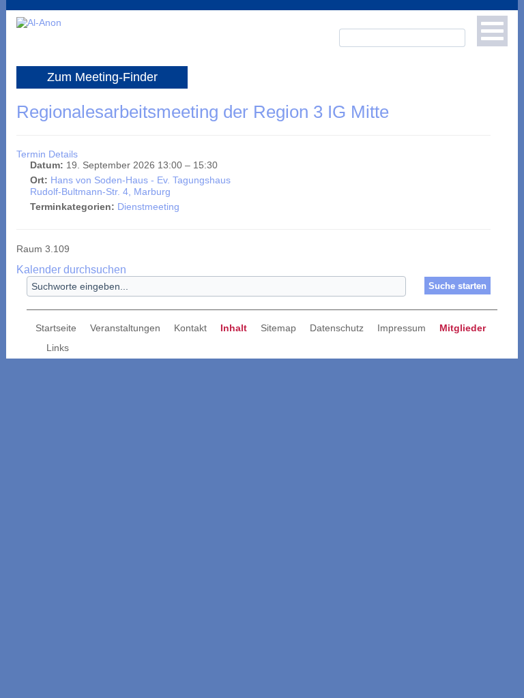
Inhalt (233, 327)
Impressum (401, 327)
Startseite (55, 327)
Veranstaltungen (125, 327)
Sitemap (278, 327)
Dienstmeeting (148, 206)
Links (57, 347)
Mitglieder (462, 327)
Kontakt (190, 327)
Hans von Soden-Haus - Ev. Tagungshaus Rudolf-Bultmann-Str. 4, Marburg (130, 186)
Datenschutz (337, 327)
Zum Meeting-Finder (102, 77)
